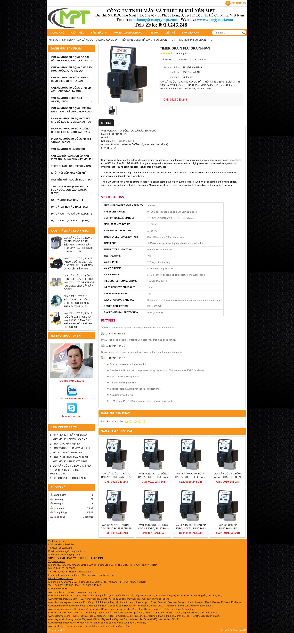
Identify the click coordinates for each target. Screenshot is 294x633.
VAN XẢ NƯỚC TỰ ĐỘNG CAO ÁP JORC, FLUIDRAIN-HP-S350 (116, 528)
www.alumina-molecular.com (63, 605)
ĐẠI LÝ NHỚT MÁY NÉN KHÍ (67, 200)
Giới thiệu (77, 32)
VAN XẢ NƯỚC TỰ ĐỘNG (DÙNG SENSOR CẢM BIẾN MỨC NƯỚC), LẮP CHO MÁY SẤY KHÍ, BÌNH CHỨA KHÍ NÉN (78, 244)
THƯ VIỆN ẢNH (190, 32)
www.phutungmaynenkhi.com (64, 602)
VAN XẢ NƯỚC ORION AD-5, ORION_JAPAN (67, 100)
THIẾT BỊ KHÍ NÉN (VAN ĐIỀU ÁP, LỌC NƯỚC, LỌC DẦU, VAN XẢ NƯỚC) (69, 190)
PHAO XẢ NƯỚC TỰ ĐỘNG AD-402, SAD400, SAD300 (71, 140)
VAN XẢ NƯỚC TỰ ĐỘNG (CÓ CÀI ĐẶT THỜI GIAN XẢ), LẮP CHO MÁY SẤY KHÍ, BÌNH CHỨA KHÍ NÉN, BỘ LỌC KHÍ (78, 320)
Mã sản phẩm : (172, 67)
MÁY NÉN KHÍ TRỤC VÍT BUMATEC (71, 179)
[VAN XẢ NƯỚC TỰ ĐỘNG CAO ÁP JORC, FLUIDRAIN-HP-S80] (191, 454)
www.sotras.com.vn (58, 595)
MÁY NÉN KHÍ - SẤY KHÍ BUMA (70, 434)
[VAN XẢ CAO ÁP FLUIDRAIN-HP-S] (228, 506)
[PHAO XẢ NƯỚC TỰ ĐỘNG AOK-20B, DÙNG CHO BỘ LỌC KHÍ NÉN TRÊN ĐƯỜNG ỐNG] (56, 307)
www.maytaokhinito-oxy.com (63, 619)
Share (168, 59)
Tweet (184, 59)
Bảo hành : (174, 77)
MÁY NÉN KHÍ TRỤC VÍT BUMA (70, 461)
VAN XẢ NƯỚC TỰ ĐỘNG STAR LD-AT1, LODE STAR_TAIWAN (71, 89)
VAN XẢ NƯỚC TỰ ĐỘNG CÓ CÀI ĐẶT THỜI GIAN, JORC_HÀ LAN (70, 59)
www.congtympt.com (103, 575)
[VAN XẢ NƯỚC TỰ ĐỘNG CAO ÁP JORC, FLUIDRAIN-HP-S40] (153, 454)
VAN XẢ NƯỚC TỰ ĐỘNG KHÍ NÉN (72, 465)
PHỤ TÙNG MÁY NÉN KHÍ (67, 443)
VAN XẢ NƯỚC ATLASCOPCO (68, 149)
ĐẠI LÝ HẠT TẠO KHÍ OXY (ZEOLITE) (72, 213)
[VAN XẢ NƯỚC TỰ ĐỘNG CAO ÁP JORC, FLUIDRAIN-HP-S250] (228, 454)
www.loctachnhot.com (60, 612)
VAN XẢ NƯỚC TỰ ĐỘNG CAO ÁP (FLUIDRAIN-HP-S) (116, 475)
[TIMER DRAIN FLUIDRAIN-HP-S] (128, 74)
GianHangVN (239, 630)
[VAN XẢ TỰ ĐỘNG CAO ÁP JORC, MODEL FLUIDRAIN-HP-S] (191, 506)
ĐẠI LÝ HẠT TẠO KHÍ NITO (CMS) (70, 220)
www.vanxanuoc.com (59, 609)
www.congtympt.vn (86, 592)
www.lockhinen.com (58, 626)
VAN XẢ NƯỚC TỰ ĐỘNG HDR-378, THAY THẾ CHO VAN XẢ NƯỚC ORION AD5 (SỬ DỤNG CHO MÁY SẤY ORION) (79, 282)
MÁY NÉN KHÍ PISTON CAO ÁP (70, 439)
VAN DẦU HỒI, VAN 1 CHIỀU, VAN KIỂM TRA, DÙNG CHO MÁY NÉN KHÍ (72, 157)
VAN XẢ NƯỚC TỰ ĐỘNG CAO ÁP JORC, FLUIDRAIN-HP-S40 (153, 477)
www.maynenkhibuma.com (62, 598)
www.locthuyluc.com (59, 615)
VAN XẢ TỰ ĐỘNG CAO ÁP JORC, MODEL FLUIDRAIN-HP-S (191, 528)
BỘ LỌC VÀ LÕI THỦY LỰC (68, 452)
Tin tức (154, 32)
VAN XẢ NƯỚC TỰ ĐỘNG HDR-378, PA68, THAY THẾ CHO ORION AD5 (71, 110)
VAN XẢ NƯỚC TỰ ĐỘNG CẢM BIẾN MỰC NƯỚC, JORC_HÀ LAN (71, 69)
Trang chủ (57, 32)
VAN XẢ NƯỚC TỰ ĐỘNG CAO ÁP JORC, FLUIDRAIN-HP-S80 (190, 477)
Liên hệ (170, 32)
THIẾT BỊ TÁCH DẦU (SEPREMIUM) (71, 166)
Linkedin (201, 59)
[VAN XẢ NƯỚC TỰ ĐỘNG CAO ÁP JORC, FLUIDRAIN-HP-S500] (153, 506)
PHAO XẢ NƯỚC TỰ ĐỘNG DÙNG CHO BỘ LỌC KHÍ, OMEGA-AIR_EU (71, 120)
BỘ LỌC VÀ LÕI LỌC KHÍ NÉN (69, 478)
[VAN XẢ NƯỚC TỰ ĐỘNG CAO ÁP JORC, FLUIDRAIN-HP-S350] (116, 506)
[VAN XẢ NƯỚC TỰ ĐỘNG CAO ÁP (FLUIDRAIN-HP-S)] (116, 454)
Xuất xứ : (175, 72)
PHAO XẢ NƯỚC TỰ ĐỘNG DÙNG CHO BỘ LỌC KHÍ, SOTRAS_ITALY (70, 130)
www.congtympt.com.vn (61, 592)
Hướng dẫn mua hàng (127, 32)
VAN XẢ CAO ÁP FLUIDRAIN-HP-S (228, 527)
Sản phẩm (97, 32)
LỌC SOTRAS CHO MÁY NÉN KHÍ (71, 448)
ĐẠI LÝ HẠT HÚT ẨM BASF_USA (69, 206)
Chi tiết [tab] (106, 122)
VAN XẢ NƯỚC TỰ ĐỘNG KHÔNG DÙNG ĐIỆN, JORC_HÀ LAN (70, 79)
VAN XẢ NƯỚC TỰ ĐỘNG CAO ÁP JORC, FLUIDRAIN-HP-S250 (228, 477)
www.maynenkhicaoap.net (62, 622)
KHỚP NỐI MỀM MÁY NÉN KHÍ (68, 172)
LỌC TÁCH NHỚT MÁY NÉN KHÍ (70, 457)
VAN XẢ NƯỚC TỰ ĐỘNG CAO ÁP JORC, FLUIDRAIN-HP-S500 (153, 528)
